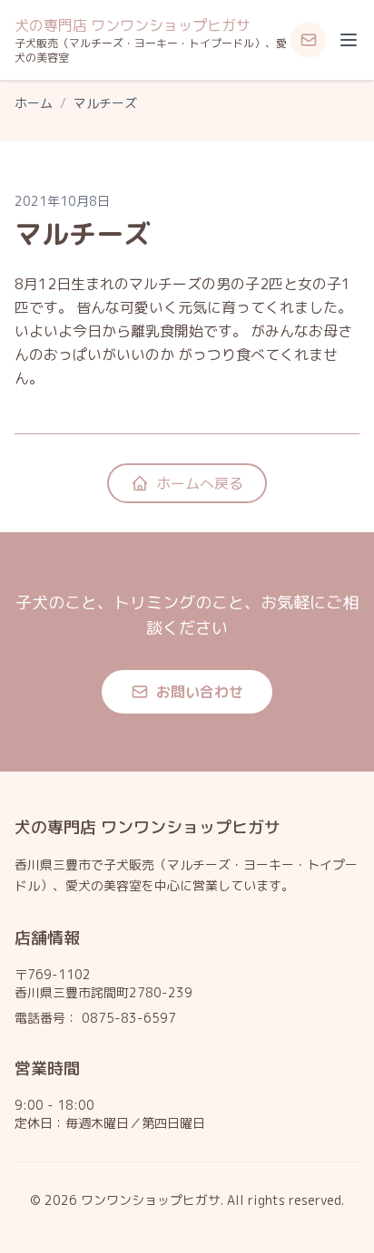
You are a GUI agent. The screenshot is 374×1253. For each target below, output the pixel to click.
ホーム (34, 103)
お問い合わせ (199, 692)
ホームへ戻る (199, 483)
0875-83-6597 (129, 1017)
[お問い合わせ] (308, 40)
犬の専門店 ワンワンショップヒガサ (133, 25)
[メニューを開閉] (348, 40)
